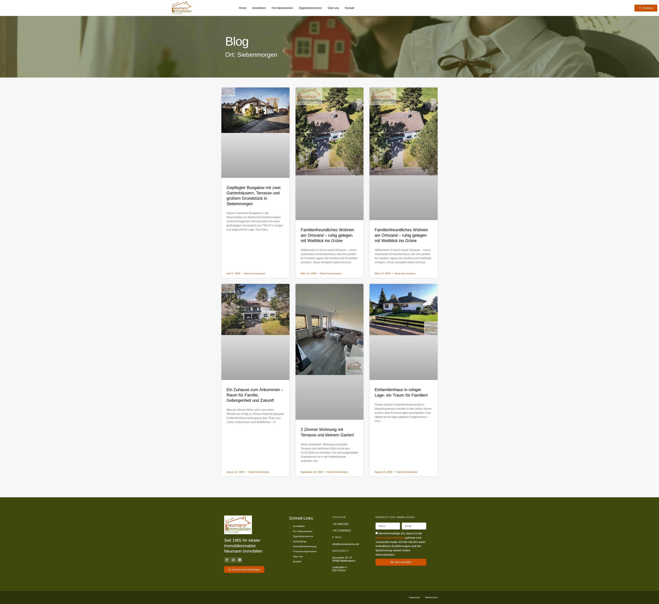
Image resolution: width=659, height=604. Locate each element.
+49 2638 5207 (340, 524)
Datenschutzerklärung (390, 537)
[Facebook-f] (227, 560)
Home (242, 8)
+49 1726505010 (341, 530)
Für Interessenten (282, 8)
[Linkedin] (239, 560)
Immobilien (259, 8)
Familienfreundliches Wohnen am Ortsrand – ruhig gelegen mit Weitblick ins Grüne (327, 235)
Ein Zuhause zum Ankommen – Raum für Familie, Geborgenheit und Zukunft (255, 395)
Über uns (333, 8)
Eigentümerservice (310, 8)
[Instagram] (233, 560)
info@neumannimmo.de (345, 544)
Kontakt (349, 8)
